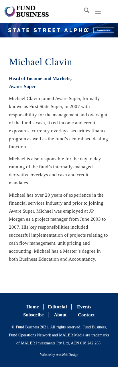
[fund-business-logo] (26, 11)
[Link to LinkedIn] (112, 11)
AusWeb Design (67, 355)
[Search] (83, 11)
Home (32, 307)
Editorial (57, 307)
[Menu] (98, 11)
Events (84, 307)
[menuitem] (83, 11)
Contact (86, 315)
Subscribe (33, 315)
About (60, 315)
